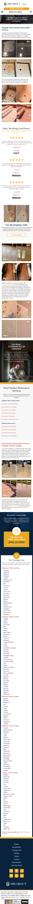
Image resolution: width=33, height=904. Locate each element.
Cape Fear (6, 638)
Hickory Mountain (8, 673)
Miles (4, 815)
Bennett (5, 628)
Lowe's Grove (7, 714)
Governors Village (8, 661)
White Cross (6, 829)
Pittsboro (5, 684)
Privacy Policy (19, 893)
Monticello (6, 757)
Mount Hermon (7, 603)
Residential (16, 847)
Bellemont (6, 574)
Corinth (5, 646)
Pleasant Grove (7, 607)
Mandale (5, 599)
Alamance (6, 570)
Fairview (5, 803)
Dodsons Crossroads (8, 794)
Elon (4, 583)
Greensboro (6, 743)
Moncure (5, 679)
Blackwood (6, 776)
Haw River (6, 593)
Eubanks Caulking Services (10, 419)
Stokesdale (6, 764)
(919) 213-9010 (15, 12)
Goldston (5, 657)
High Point (6, 745)
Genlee (5, 708)
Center (5, 644)
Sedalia (5, 762)
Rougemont (6, 721)
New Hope (6, 680)
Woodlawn (6, 614)
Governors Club (7, 659)
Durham (5, 706)
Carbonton (6, 640)
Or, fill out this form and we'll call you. (16, 544)
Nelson (5, 718)
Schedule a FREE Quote (16, 8)
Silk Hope (6, 690)
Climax (5, 733)
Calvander (6, 782)
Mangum (5, 716)
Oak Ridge (6, 759)
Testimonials (16, 862)
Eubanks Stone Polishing (9, 435)
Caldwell (5, 780)
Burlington (6, 576)
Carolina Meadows (8, 642)
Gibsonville (6, 741)
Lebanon (5, 712)
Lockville (5, 675)
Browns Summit (7, 730)
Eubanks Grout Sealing (9, 410)
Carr (4, 704)
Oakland (5, 682)
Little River (6, 811)
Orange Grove (7, 819)
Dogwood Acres (7, 580)
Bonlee (5, 630)
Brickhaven (6, 634)
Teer (4, 825)
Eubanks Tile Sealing (8, 416)
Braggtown (6, 702)
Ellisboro (5, 737)
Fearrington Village (8, 655)
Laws (4, 809)
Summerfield (6, 766)
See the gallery (16, 235)
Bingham (5, 775)
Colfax (5, 735)
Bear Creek (6, 624)
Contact (16, 859)
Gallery (16, 853)
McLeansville (7, 755)
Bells (4, 626)
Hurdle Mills (6, 807)
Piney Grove (6, 821)
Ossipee (5, 605)
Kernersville (6, 751)
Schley (5, 823)
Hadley (5, 665)
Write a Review (2, 12)
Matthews (6, 677)
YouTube (11, 876)
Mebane (5, 601)
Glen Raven (6, 585)
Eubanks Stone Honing (9, 432)
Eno (4, 800)
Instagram (11, 871)
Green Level (6, 591)
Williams (5, 692)
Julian (5, 749)
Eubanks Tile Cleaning (9, 413)
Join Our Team (16, 865)
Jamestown (6, 747)
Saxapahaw (6, 609)
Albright (5, 619)
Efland (5, 798)
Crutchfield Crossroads (9, 648)
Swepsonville (7, 612)
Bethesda (5, 700)
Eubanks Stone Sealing (9, 429)
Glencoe (5, 587)
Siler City (5, 688)
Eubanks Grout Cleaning (9, 407)
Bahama (5, 698)
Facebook (16, 871)
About (16, 856)
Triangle (5, 723)
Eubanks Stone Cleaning (9, 426)
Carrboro (5, 786)
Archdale (5, 728)
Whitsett (5, 770)
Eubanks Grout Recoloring (10, 403)
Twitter (22, 871)
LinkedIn (16, 876)
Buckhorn (6, 778)
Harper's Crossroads (8, 667)
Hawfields (6, 595)
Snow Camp (6, 610)
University (6, 827)
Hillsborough (6, 805)
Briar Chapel (6, 632)
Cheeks (5, 792)
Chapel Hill (6, 790)
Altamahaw (6, 572)
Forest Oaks (6, 739)
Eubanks (5, 802)
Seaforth (5, 686)
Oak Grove (6, 720)
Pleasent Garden (7, 761)
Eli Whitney (6, 581)
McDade (5, 813)
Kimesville (6, 597)
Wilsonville (6, 694)
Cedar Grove (6, 788)
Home (16, 844)
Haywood (6, 671)
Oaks (4, 817)
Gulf (4, 663)
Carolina (5, 578)
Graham (5, 589)
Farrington (6, 651)
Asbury (5, 621)
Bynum (5, 636)
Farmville (5, 650)
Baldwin (5, 622)
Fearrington (6, 653)
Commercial (16, 850)
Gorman (5, 710)
